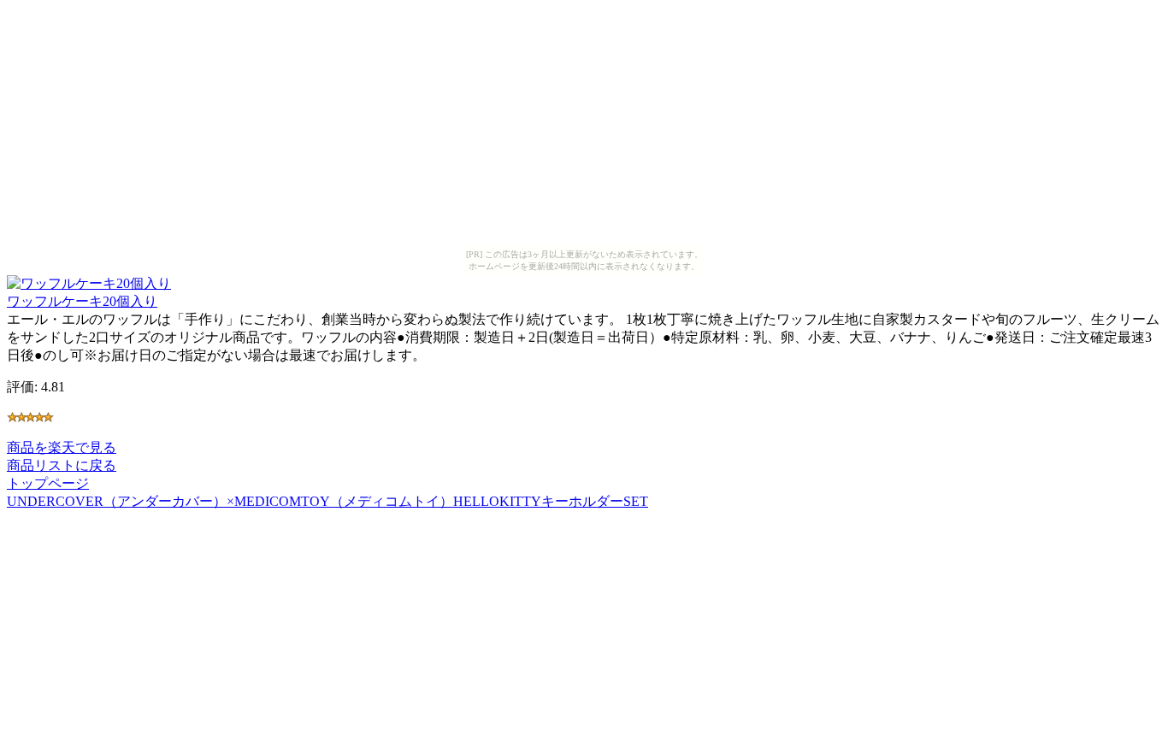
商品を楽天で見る (61, 447)
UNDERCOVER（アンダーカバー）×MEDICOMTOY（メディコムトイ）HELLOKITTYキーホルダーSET (327, 501)
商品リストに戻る (61, 465)
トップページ (48, 483)
